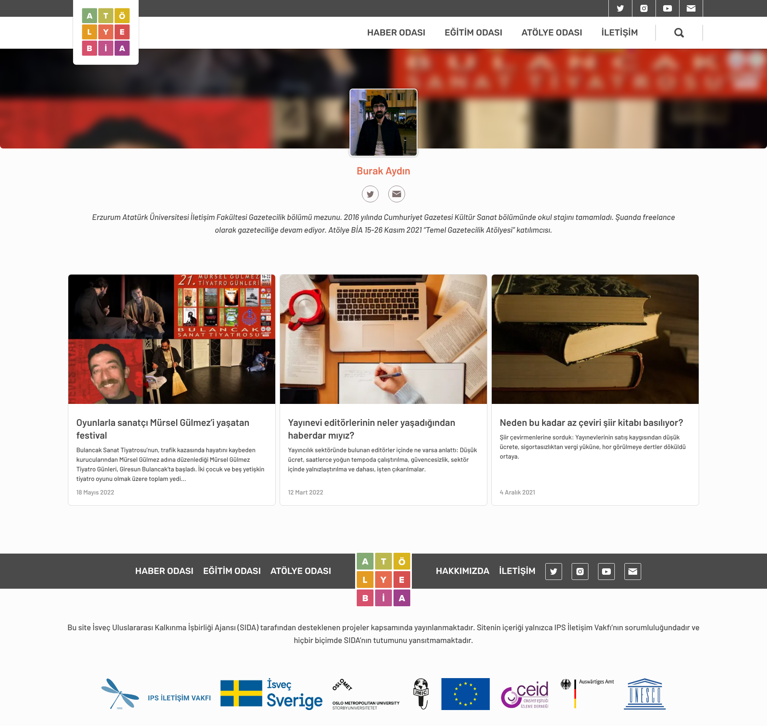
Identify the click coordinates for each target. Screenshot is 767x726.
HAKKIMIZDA (462, 571)
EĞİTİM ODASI (474, 32)
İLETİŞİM (620, 32)
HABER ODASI (396, 32)
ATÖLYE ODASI (552, 32)
